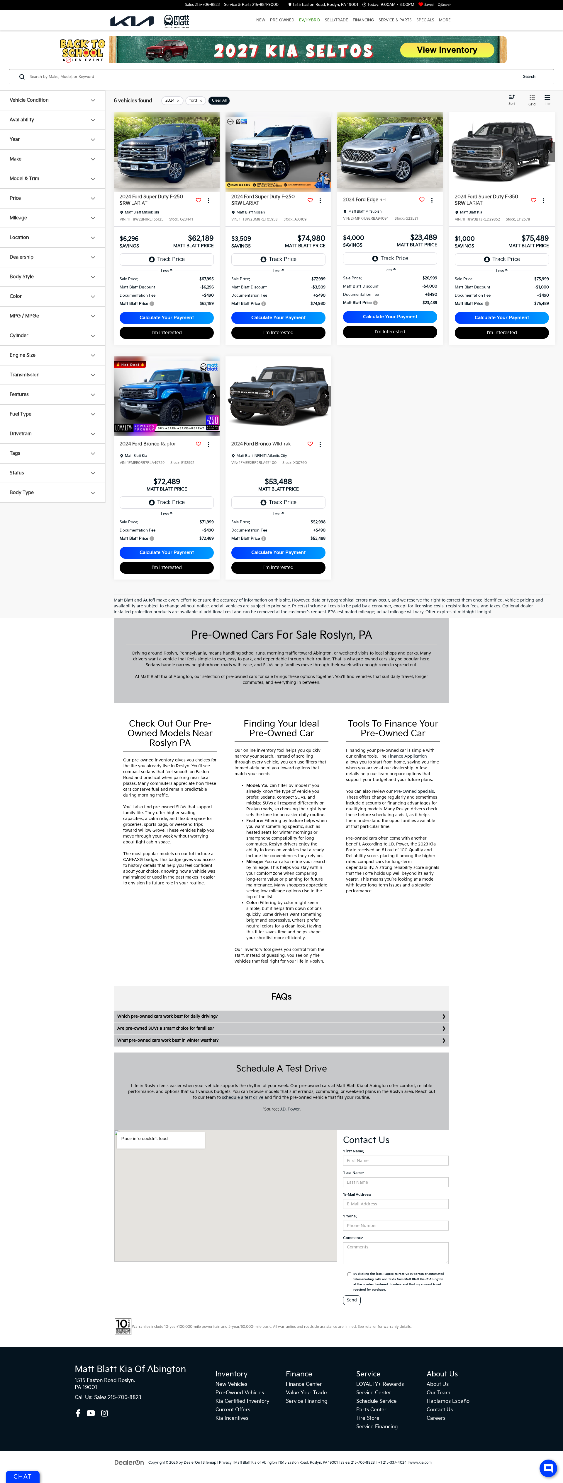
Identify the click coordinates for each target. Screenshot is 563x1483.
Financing (363, 20)
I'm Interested (167, 333)
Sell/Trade (336, 20)
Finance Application (407, 756)
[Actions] (209, 200)
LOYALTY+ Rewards (380, 1384)
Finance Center (304, 1384)
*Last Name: (353, 1173)
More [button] (445, 20)
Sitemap (209, 1462)
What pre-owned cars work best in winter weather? (168, 1040)
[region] (167, 291)
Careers (436, 1418)
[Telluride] (281, 49)
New (260, 20)
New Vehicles (231, 1384)
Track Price (171, 259)
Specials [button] (425, 20)
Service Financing (307, 1401)
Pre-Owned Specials (414, 791)
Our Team (438, 1393)
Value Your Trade (306, 1393)
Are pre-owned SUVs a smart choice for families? (165, 1028)
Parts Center (371, 1410)
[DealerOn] (129, 1462)
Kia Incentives (232, 1418)
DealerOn (192, 1462)
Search (529, 76)
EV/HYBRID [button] (309, 20)
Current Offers (233, 1410)
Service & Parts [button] (395, 20)
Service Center (373, 1393)
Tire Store (367, 1418)
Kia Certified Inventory (242, 1401)
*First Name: (353, 1151)
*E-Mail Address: (357, 1194)
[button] (214, 152)
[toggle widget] (548, 1468)
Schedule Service (376, 1401)
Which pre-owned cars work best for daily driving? (167, 1016)
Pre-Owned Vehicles (240, 1393)
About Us (438, 1384)
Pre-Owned (282, 20)
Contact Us (440, 1410)
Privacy (225, 1462)
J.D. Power (290, 1109)
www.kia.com (420, 1462)
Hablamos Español (449, 1401)
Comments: (353, 1238)
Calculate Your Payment (167, 318)
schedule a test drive (242, 1097)
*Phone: (350, 1216)
